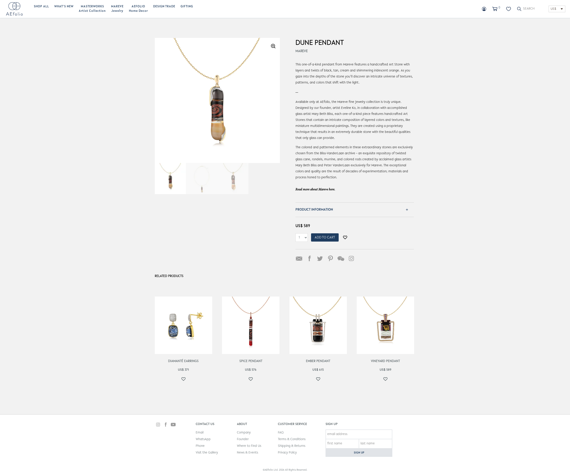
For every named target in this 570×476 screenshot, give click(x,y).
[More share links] (361, 258)
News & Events (247, 452)
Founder (243, 439)
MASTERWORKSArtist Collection (92, 9)
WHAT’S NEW (63, 6)
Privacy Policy (287, 452)
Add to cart (325, 237)
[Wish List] (508, 8)
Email (200, 432)
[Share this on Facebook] (309, 258)
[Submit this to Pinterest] (330, 258)
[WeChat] (340, 258)
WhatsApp (203, 439)
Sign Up (359, 452)
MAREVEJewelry (117, 9)
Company (244, 432)
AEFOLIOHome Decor (138, 9)
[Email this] (299, 258)
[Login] (484, 8)
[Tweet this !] (320, 258)
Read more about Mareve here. (315, 189)
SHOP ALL (41, 6)
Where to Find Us (249, 446)
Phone (200, 446)
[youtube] (173, 425)
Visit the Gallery (207, 452)
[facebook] (165, 425)
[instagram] (158, 425)
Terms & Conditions (291, 439)
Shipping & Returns (291, 446)
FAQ (280, 432)
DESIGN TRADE (164, 6)
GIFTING (187, 6)
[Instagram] (351, 258)
